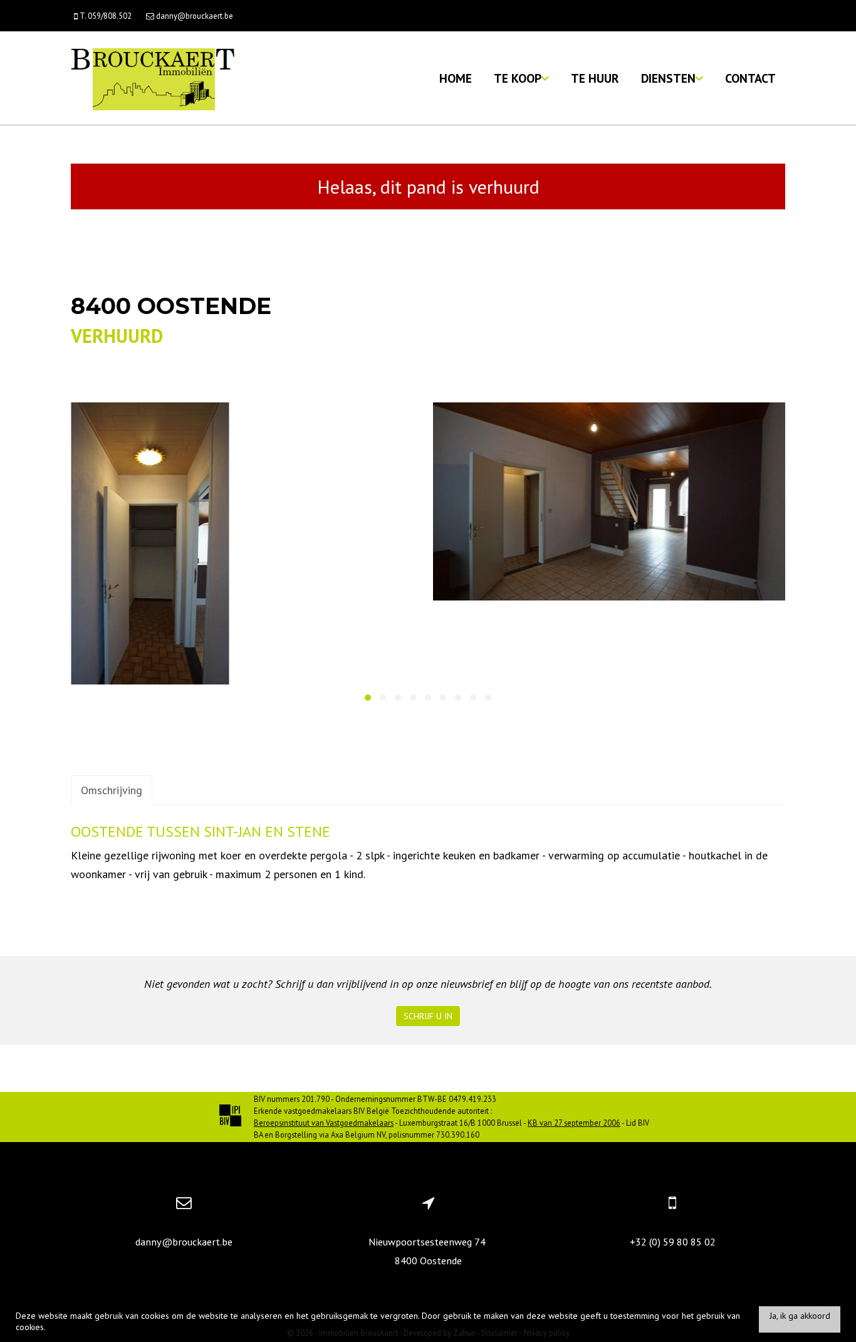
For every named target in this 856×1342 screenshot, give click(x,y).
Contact (750, 78)
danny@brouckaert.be (183, 1241)
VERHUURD (117, 335)
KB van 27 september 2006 (574, 1123)
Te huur (595, 78)
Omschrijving (111, 790)
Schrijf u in (428, 1016)
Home (455, 78)
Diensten (668, 78)
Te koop (517, 78)
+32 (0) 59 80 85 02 (673, 1241)
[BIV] (230, 1117)
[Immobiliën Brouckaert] (152, 78)
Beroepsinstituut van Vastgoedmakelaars (324, 1123)
